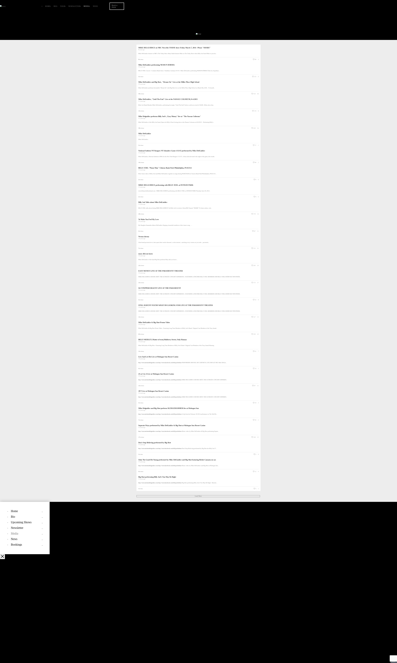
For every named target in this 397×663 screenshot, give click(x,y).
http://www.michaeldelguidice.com (148, 483)
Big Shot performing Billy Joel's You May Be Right (157, 477)
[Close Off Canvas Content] (2, 556)
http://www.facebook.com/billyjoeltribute (170, 483)
